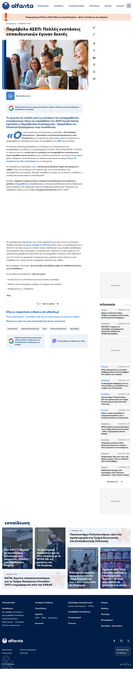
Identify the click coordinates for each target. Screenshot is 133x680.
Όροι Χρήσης (7, 650)
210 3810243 (121, 653)
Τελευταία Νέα (43, 6)
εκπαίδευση (17, 522)
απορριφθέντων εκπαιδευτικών (28, 184)
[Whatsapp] (94, 71)
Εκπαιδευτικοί (12, 329)
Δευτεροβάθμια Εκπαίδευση (13, 615)
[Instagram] (121, 640)
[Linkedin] (94, 57)
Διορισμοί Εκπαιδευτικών (30, 329)
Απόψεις (105, 608)
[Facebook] (94, 43)
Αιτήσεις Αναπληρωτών (77, 606)
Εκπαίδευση (58, 6)
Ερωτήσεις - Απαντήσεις (111, 626)
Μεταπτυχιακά (74, 617)
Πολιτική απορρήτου (28, 650)
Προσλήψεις (53, 618)
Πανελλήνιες (95, 6)
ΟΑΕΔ (43, 618)
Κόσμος (104, 602)
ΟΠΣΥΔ (91, 606)
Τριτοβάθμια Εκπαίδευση (79, 611)
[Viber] (94, 64)
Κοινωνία (120, 6)
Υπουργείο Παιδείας (76, 6)
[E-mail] (94, 78)
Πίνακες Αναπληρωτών (58, 329)
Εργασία (108, 6)
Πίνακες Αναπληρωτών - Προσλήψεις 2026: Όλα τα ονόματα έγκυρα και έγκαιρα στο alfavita (42, 317)
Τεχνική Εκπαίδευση (10, 619)
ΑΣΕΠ (59, 141)
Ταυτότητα (24, 653)
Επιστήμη (105, 614)
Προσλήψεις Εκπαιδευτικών (80, 602)
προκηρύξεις (74, 329)
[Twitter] (94, 50)
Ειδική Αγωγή (7, 622)
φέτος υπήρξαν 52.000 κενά (38, 245)
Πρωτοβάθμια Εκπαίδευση (12, 612)
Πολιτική (72, 623)
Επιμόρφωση (107, 620)
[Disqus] (49, 381)
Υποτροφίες (19, 622)
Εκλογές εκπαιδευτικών (11, 625)
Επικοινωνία (7, 653)
